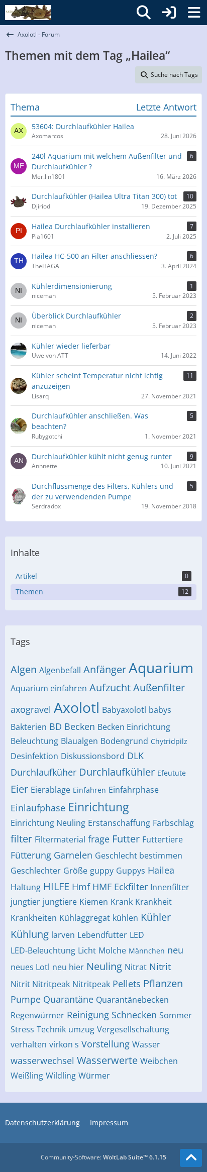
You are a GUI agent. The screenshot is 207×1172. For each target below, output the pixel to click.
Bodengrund (124, 741)
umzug (81, 1029)
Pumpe (26, 999)
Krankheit (153, 901)
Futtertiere (162, 839)
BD (55, 726)
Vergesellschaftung (133, 1029)
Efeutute (171, 773)
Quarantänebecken (132, 999)
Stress (22, 1029)
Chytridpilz (169, 741)
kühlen (125, 917)
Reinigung (88, 1015)
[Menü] (194, 13)
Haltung (26, 887)
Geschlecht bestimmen (138, 855)
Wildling (61, 1075)
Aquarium (161, 667)
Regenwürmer (37, 1015)
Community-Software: (103, 1157)
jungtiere (60, 901)
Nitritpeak (91, 984)
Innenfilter (169, 887)
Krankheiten (34, 917)
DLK (135, 756)
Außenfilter (159, 687)
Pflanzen (163, 983)
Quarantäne (68, 999)
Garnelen (73, 855)
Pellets (127, 984)
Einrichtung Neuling (48, 822)
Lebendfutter (102, 934)
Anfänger (104, 669)
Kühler (156, 917)
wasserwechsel (42, 1060)
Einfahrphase (134, 789)
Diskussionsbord (93, 756)
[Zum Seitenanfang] (191, 1158)
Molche (112, 950)
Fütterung (31, 855)
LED (137, 934)
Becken (79, 726)
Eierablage (50, 789)
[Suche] (144, 13)
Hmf (81, 887)
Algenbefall (60, 670)
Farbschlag (173, 822)
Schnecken (134, 1015)
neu (175, 950)
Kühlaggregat (84, 917)
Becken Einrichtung (133, 726)
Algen (24, 669)
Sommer (175, 1015)
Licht (87, 950)
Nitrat (136, 967)
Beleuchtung (34, 741)
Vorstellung (105, 1044)
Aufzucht (110, 687)
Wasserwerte (107, 1060)
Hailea (161, 870)
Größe (75, 870)
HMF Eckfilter (120, 887)
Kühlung (30, 934)
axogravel (31, 709)
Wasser (146, 1044)
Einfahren (89, 790)
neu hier (68, 967)
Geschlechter (36, 870)
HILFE (56, 886)
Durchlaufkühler (117, 772)
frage (99, 839)
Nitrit (160, 967)
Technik (51, 1029)
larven (63, 934)
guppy (102, 870)
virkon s (64, 1044)
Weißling (27, 1075)
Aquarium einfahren (49, 688)
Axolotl (76, 707)
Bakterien (29, 726)
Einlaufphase (38, 808)
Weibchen (159, 1061)
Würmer (94, 1075)
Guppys (130, 870)
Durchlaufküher (43, 772)
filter (21, 838)
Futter (126, 838)
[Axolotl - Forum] (28, 13)
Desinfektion (34, 756)
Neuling (104, 966)
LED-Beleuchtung (43, 950)
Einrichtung (98, 807)
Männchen (147, 950)
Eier (19, 789)
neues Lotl (30, 967)
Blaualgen (79, 741)
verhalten (29, 1044)
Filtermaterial (60, 839)
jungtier (25, 901)
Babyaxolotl (124, 709)
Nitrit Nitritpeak (40, 984)
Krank (122, 901)
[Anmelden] (169, 12)
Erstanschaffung (119, 822)
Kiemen (93, 901)
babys (160, 709)
